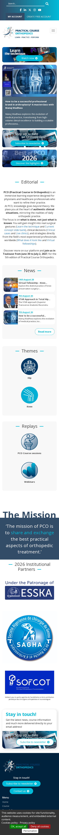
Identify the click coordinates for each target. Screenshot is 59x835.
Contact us (20, 791)
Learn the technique (28, 226)
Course (5, 806)
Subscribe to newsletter (19, 783)
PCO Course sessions (29, 453)
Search (47, 3)
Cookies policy (10, 822)
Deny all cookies (40, 826)
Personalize (30, 830)
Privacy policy (27, 822)
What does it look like (29, 240)
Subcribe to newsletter (33, 742)
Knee (29, 406)
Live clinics (22, 233)
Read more (44, 331)
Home (5, 802)
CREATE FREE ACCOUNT (39, 16)
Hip (29, 377)
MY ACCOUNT (15, 16)
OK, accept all (18, 826)
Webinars (29, 481)
